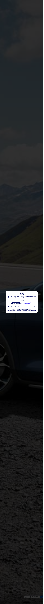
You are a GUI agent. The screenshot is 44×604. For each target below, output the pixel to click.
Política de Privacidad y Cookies (18, 310)
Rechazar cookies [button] (26, 303)
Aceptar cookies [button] (16, 303)
